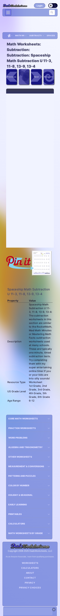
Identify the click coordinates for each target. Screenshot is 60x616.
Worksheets (30, 563)
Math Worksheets (19, 35)
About (30, 572)
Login (40, 5)
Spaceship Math (51, 35)
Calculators (30, 568)
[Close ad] (54, 609)
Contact (30, 577)
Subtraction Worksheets (35, 35)
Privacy (30, 582)
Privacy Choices (30, 587)
